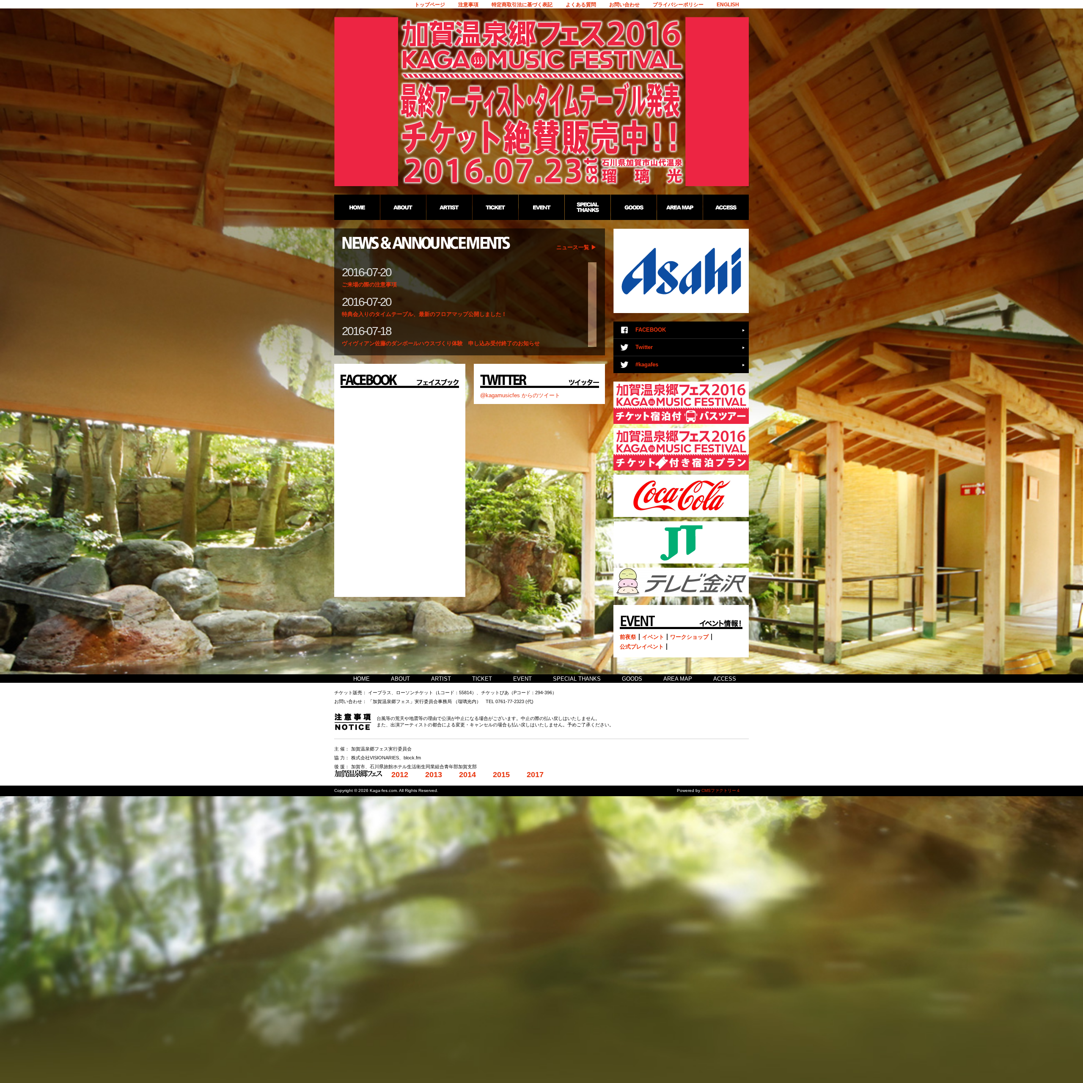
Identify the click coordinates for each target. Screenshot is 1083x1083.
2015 (501, 774)
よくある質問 (581, 5)
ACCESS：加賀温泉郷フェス (726, 207)
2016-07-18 (366, 331)
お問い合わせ (624, 5)
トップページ (430, 5)
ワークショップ (689, 637)
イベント (653, 637)
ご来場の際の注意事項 (369, 284)
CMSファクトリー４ (720, 790)
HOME (361, 679)
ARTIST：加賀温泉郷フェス (449, 207)
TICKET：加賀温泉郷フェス (495, 207)
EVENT (522, 679)
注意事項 (468, 5)
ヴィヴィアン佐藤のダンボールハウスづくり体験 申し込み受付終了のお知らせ (441, 343)
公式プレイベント (642, 646)
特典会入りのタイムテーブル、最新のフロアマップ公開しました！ (424, 314)
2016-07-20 (366, 272)
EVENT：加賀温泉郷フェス (541, 207)
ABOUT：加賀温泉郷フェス (403, 207)
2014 (467, 774)
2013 (433, 774)
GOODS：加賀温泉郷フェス (633, 207)
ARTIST (441, 679)
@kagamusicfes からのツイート (520, 395)
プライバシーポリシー (678, 5)
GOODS (632, 679)
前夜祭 (628, 637)
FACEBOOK (650, 330)
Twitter (644, 347)
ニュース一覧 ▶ (576, 247)
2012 (399, 774)
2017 (535, 774)
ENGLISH (728, 5)
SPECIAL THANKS (577, 679)
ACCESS (724, 679)
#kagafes (646, 364)
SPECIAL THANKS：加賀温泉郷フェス (587, 207)
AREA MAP (677, 679)
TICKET (482, 679)
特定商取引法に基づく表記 (522, 5)
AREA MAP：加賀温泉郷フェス (680, 207)
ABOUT (400, 679)
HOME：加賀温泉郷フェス (357, 207)
